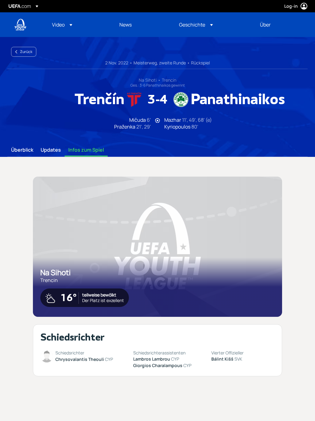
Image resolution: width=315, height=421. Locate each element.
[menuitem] (78, 25)
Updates (51, 150)
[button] (62, 25)
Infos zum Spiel (86, 150)
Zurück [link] (26, 51)
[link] (125, 25)
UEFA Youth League (20, 25)
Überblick (22, 150)
